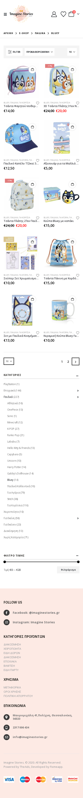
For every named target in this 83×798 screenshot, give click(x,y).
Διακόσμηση (11, 531)
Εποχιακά (9, 390)
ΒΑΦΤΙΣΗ (9, 666)
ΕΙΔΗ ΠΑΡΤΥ (11, 670)
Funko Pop (13, 435)
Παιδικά (14, 102)
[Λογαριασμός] (54, 14)
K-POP (10, 429)
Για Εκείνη (9, 518)
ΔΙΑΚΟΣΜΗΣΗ (12, 644)
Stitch (10, 499)
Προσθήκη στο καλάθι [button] (32, 69)
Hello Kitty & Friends (18, 448)
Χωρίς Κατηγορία (14, 537)
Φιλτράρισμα (68, 569)
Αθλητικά (12, 403)
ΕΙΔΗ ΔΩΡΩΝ (12, 653)
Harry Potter (14, 467)
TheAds (25, 767)
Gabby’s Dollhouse (18, 473)
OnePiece (12, 409)
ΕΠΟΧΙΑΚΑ (10, 661)
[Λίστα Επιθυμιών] (63, 14)
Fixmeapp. (56, 767)
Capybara (13, 454)
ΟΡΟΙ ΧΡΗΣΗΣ (12, 692)
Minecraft (12, 422)
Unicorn (11, 461)
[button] (7, 14)
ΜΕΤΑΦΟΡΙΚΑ (12, 687)
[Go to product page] (21, 80)
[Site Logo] (21, 14)
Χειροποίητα (11, 512)
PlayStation (10, 384)
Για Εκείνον (10, 524)
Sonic (10, 416)
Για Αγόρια (23, 160)
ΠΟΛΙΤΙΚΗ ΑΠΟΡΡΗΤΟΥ (18, 696)
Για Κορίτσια (24, 102)
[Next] (75, 361)
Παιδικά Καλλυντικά (18, 486)
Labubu (11, 441)
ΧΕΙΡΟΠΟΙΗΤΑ (12, 649)
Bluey (6, 102)
